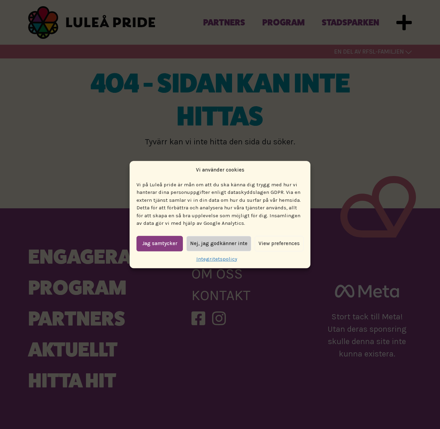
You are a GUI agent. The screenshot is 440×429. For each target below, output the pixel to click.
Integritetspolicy (216, 259)
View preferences (279, 243)
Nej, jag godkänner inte (219, 243)
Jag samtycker (159, 243)
